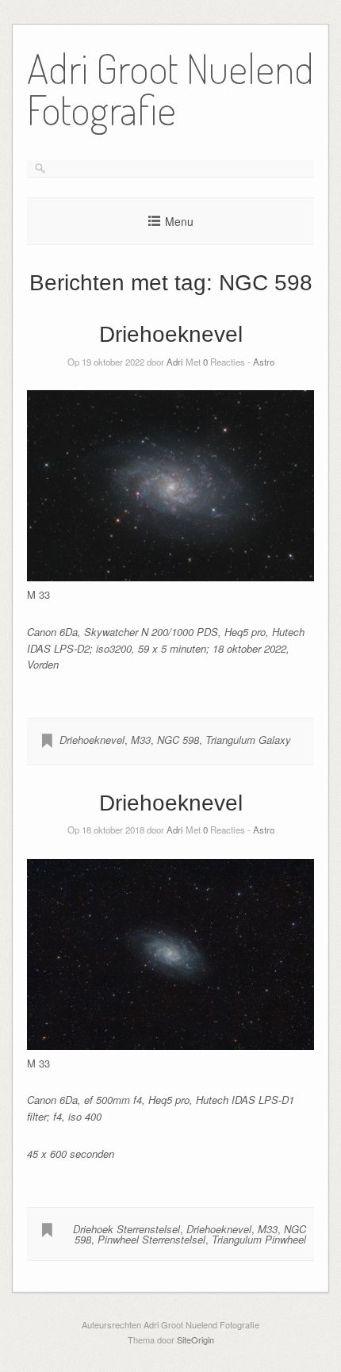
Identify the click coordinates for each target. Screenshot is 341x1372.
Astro (263, 361)
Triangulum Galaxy (248, 739)
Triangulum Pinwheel (259, 1239)
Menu (179, 221)
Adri (175, 361)
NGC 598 (178, 739)
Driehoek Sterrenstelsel (126, 1228)
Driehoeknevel (171, 334)
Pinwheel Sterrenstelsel (151, 1239)
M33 (141, 739)
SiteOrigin (195, 1339)
